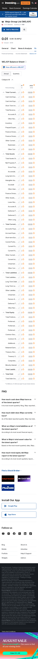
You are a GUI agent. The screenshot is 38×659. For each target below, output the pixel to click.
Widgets (4, 558)
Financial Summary (7, 53)
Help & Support (26, 553)
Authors (23, 558)
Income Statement (21, 53)
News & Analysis (25, 48)
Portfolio (5, 553)
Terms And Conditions (9, 631)
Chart (13, 48)
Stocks (4, 8)
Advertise (24, 549)
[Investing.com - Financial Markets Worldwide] (12, 3)
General (5, 48)
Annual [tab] (6, 74)
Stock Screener (15, 8)
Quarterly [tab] (16, 74)
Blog (3, 545)
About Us (24, 545)
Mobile (4, 549)
